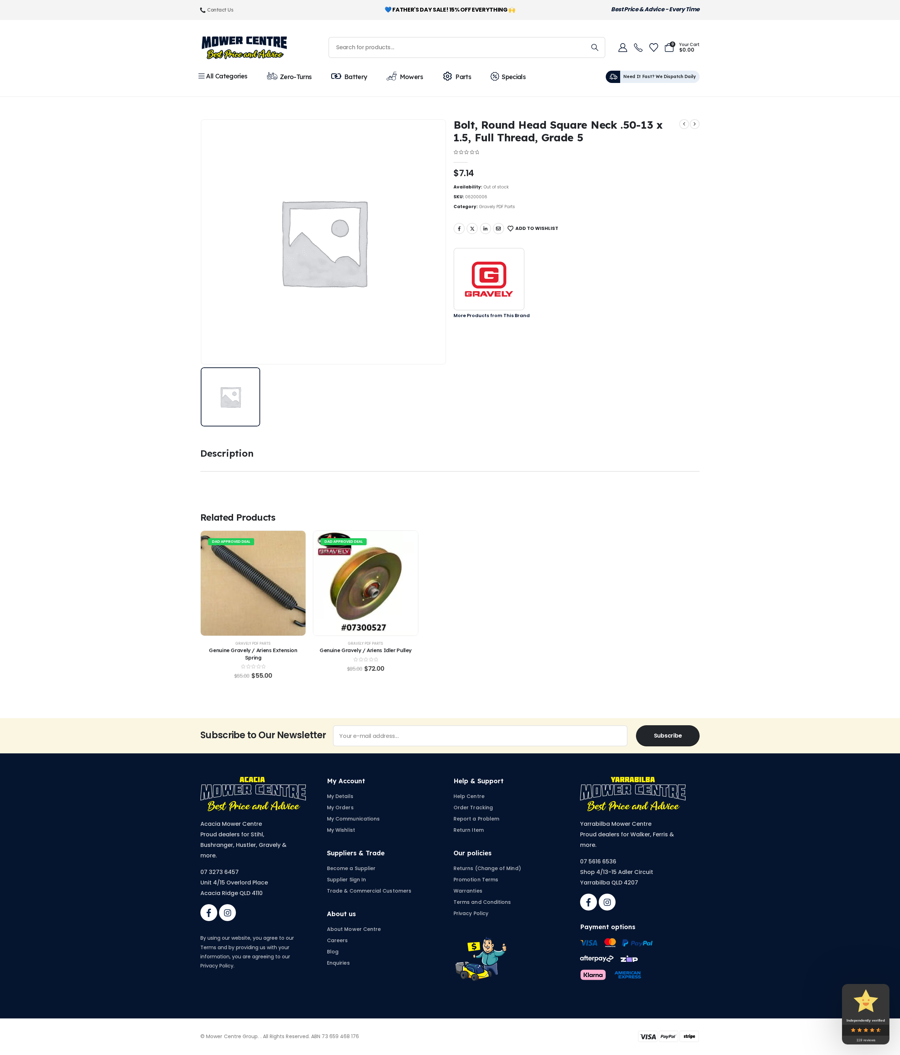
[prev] (684, 124)
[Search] (595, 47)
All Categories (226, 76)
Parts (463, 77)
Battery (355, 77)
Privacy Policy (471, 913)
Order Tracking (473, 807)
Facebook (459, 228)
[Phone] (638, 47)
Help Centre (469, 796)
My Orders (340, 807)
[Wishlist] (653, 47)
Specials (514, 77)
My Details (340, 796)
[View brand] (489, 279)
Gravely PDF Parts (497, 207)
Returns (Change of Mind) (487, 868)
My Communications (353, 818)
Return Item (469, 830)
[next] (695, 124)
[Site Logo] (244, 47)
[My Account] (622, 47)
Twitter (472, 228)
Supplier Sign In (346, 879)
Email (498, 228)
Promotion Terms (476, 879)
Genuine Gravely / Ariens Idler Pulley (366, 650)
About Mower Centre (354, 929)
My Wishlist (341, 830)
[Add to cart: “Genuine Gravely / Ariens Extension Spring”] (253, 583)
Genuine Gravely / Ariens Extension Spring (253, 654)
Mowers (411, 77)
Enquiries (338, 962)
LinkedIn (485, 228)
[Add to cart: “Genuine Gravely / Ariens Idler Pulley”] (366, 583)
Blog (333, 951)
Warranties (468, 890)
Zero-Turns (296, 77)
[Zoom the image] (253, 781)
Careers (337, 940)
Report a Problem (476, 818)
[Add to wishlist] (235, 583)
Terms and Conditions (482, 902)
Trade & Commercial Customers (369, 890)
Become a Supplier (351, 868)
